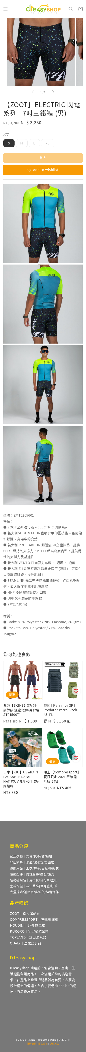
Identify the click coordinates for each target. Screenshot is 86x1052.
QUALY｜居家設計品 (25, 943)
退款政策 (54, 1043)
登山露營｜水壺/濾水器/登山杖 (32, 862)
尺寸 (6, 134)
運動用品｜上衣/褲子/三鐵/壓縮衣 (34, 868)
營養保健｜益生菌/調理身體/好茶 (34, 886)
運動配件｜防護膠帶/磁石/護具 (32, 874)
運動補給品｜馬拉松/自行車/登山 (34, 880)
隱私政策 (43, 1043)
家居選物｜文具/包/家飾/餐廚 (31, 856)
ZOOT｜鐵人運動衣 (25, 913)
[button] (5, 9)
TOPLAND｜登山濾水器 (28, 937)
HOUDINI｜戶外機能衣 (27, 925)
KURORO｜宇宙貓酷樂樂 (29, 931)
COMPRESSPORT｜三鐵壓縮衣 (34, 919)
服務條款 (31, 1043)
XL (48, 143)
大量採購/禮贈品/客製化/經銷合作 (34, 892)
